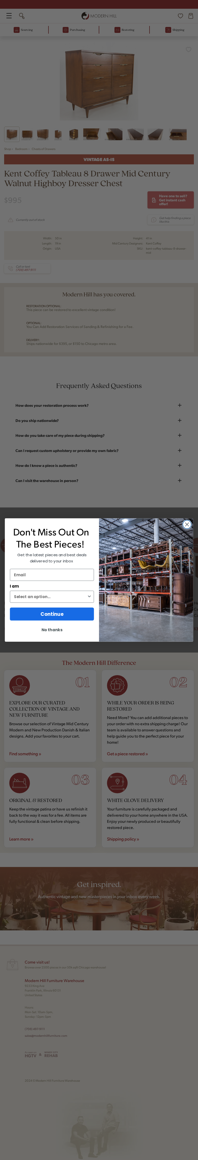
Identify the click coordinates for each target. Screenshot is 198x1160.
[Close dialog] (187, 524)
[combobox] (50, 596)
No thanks (52, 630)
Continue (51, 614)
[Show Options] (89, 596)
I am (14, 586)
